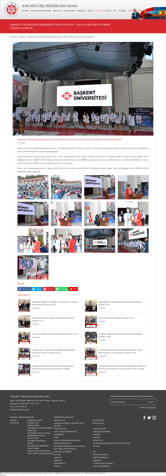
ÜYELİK (108, 11)
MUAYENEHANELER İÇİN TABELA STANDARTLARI (111, 443)
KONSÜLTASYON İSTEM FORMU (39, 451)
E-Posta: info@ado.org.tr (19, 410)
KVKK (90, 11)
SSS (115, 11)
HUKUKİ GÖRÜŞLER (100, 457)
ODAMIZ (25, 11)
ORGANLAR (14, 423)
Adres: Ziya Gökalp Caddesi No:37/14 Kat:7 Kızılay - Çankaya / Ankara (37, 400)
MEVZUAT (57, 11)
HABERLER (97, 460)
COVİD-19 (99, 11)
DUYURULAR (98, 440)
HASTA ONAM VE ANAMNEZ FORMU (40, 453)
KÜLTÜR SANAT (99, 423)
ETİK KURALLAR (60, 429)
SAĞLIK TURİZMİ (99, 429)
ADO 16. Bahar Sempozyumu (65, 432)
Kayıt (151, 402)
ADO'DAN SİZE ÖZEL (100, 454)
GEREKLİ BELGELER (35, 420)
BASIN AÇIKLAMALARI (62, 443)
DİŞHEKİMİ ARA (60, 463)
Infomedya (152, 408)
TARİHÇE (13, 420)
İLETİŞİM (122, 11)
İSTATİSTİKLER (98, 420)
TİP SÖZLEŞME (32, 438)
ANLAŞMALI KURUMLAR (36, 441)
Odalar (57, 466)
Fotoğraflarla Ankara (103, 463)
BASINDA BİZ (69, 11)
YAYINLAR (58, 457)
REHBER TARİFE (33, 425)
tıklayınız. (102, 473)
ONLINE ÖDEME (33, 448)
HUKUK (30, 443)
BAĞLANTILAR (59, 420)
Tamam (3, 475)
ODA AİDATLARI (33, 423)
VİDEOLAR (58, 460)
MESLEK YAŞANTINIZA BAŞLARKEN (67, 440)
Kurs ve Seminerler (101, 466)
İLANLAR (96, 446)
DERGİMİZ (81, 11)
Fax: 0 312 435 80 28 (18, 407)
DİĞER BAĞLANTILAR (63, 417)
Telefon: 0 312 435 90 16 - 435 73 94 (24, 403)
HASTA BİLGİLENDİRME (41, 11)
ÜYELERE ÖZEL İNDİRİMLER (37, 446)
